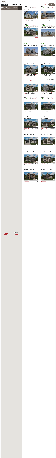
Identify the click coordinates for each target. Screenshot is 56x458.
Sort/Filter (5, 4)
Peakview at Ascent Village (27, 128)
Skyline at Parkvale (43, 163)
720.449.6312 (43, 4)
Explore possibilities (8, 8)
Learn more (34, 7)
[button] (17, 234)
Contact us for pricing (29, 116)
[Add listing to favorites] (37, 18)
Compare (36, 12)
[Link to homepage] (4, 2)
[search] (50, 2)
